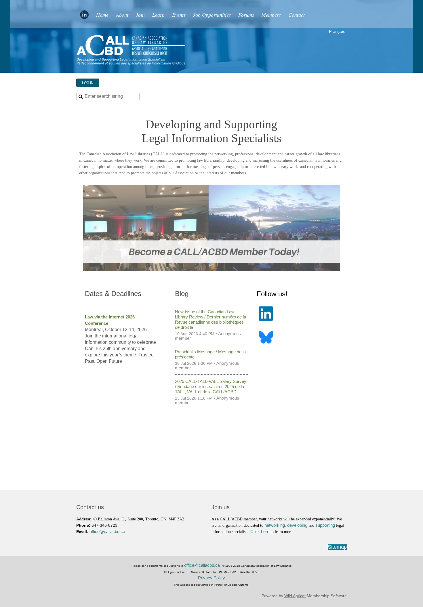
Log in (88, 83)
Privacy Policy (211, 578)
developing (297, 525)
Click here (260, 531)
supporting (325, 525)
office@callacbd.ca (107, 531)
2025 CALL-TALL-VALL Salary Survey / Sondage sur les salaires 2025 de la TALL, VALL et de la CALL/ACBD (210, 386)
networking (274, 525)
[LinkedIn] (84, 14)
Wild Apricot (295, 595)
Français (337, 31)
